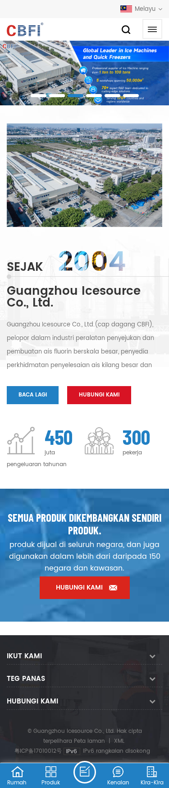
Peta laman (89, 741)
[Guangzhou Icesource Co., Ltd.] (25, 29)
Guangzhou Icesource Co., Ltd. (74, 297)
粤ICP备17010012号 (38, 751)
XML (119, 741)
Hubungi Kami (99, 395)
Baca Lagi (32, 395)
